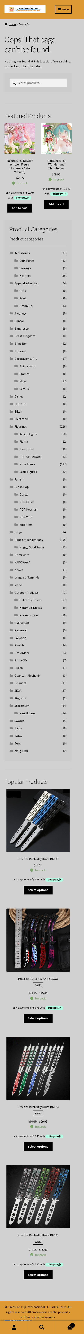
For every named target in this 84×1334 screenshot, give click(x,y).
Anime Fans (27, 366)
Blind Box (20, 343)
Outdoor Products (26, 592)
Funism (19, 479)
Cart (64, 1324)
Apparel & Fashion (26, 283)
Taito (18, 728)
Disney (18, 396)
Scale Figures (28, 472)
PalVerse (20, 630)
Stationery (21, 705)
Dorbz (24, 494)
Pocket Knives (29, 615)
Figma (24, 441)
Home (12, 24)
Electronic (21, 419)
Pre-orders (21, 653)
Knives (18, 570)
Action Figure (28, 434)
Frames (24, 374)
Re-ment (20, 683)
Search (42, 1327)
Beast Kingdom (24, 336)
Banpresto (21, 328)
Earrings (25, 268)
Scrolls (24, 389)
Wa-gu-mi (21, 751)
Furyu (18, 532)
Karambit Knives (31, 608)
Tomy (18, 736)
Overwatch (21, 623)
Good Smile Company (28, 540)
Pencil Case (27, 713)
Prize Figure (28, 464)
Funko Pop (21, 487)
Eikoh (18, 411)
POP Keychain (29, 509)
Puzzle (19, 668)
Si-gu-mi (20, 698)
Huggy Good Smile (32, 547)
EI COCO (20, 404)
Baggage (20, 313)
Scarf (23, 298)
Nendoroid (27, 449)
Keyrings (25, 276)
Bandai (19, 321)
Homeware (21, 555)
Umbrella (26, 306)
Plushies (20, 645)
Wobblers (26, 525)
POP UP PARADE (31, 457)
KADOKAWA (22, 562)
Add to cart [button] (20, 208)
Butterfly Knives (30, 600)
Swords (19, 721)
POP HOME (27, 502)
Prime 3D (20, 660)
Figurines (20, 426)
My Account (14, 1327)
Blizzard (20, 351)
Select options (38, 890)
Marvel (18, 585)
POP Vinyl (26, 517)
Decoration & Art (25, 358)
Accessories (22, 253)
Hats (23, 291)
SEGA (17, 690)
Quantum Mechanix (27, 675)
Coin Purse (27, 261)
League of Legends (26, 577)
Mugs (23, 381)
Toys (17, 743)
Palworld (20, 638)
